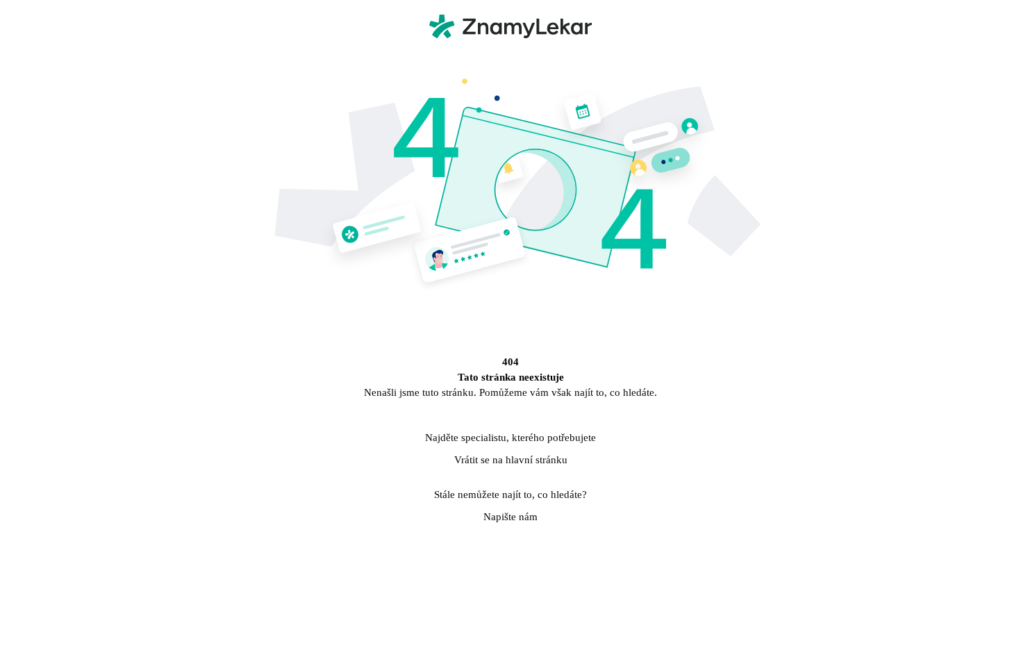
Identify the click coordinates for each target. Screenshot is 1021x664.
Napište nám (510, 516)
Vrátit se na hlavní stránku (510, 459)
